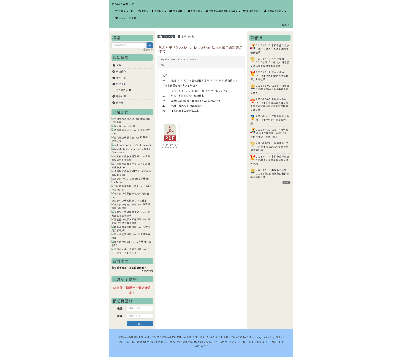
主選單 (122, 11)
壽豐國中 (165, 59)
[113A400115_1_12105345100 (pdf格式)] (170, 132)
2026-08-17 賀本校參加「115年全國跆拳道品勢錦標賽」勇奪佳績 (269, 76)
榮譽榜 (119, 102)
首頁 (118, 65)
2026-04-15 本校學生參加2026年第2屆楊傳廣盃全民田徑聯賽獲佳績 (269, 173)
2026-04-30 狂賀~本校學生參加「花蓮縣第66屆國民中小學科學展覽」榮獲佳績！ (269, 133)
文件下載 (120, 78)
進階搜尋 (148, 49)
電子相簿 (120, 96)
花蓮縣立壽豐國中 (122, 4)
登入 (140, 324)
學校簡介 (120, 71)
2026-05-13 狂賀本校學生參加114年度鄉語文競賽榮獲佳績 (269, 120)
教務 (173, 59)
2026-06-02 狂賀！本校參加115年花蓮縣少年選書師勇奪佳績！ (269, 89)
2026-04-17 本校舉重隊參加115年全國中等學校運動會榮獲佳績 (269, 160)
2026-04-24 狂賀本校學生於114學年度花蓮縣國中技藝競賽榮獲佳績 (269, 147)
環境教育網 (252, 11)
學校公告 (120, 84)
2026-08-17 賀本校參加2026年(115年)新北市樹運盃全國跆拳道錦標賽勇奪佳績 (269, 62)
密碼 (119, 316)
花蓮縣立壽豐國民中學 (130, 337)
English (122, 18)
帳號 (119, 308)
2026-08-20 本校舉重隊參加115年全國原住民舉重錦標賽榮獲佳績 (269, 49)
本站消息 (167, 36)
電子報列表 (187, 36)
